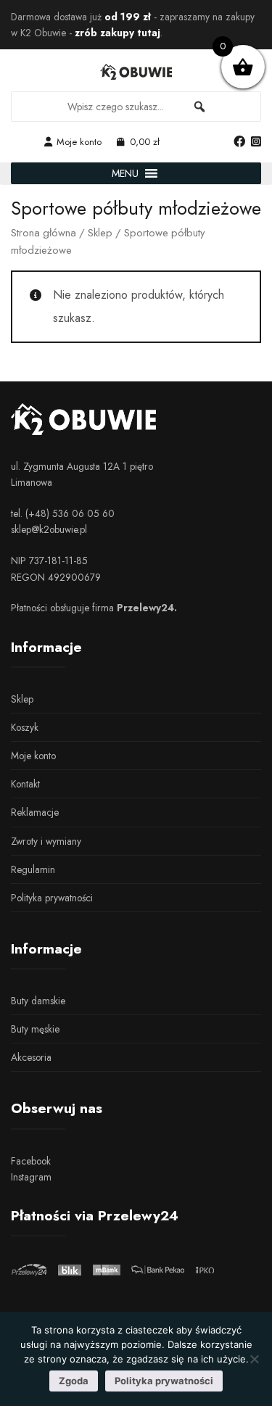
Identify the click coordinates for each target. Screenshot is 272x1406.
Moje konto (79, 142)
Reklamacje (35, 812)
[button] (125, 173)
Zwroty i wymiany (46, 841)
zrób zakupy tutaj (117, 32)
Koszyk (24, 727)
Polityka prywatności (52, 897)
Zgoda (73, 1380)
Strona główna (43, 233)
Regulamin (33, 869)
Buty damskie (38, 1000)
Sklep (100, 233)
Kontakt (25, 784)
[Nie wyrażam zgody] (254, 1359)
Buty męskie (35, 1029)
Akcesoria (31, 1057)
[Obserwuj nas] (239, 142)
